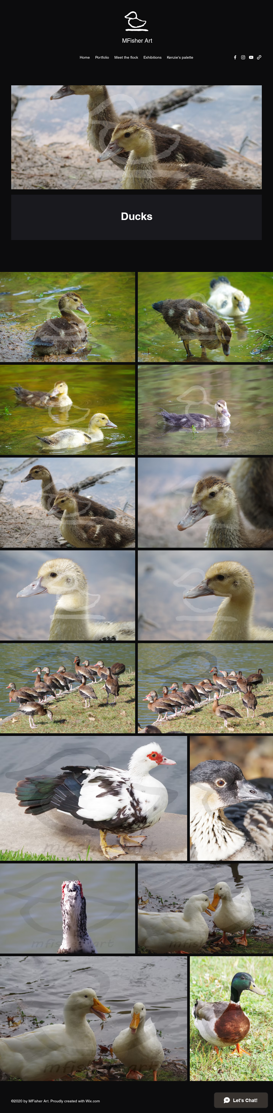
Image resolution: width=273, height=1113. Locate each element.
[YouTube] (251, 57)
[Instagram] (243, 57)
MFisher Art (137, 40)
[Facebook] (235, 57)
